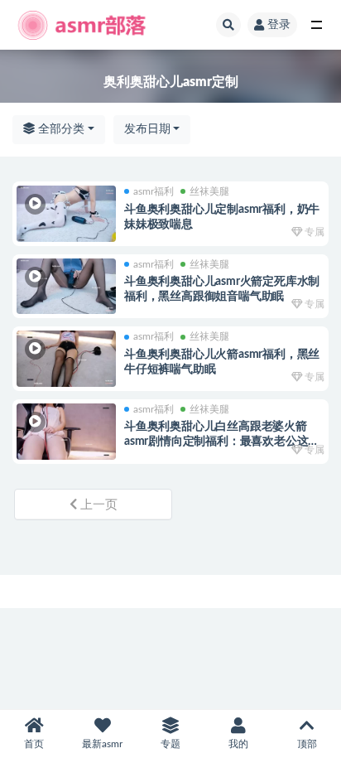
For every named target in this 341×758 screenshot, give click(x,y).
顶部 (307, 744)
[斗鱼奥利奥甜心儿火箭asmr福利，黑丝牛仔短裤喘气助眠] (66, 359)
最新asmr (102, 744)
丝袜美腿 (209, 191)
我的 (238, 744)
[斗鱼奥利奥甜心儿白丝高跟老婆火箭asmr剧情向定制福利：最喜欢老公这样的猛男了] (66, 431)
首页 (34, 744)
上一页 (97, 505)
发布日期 (147, 129)
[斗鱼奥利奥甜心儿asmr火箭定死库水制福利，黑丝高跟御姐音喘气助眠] (66, 286)
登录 (279, 25)
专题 (170, 744)
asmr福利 (153, 191)
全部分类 (59, 129)
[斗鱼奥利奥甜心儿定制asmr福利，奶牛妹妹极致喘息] (66, 214)
